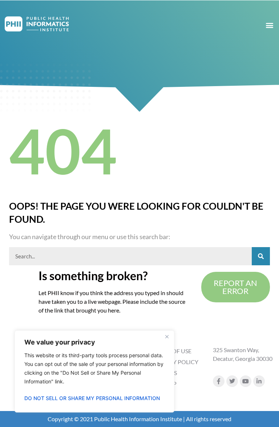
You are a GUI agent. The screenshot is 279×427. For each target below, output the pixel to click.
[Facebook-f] (219, 381)
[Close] (166, 336)
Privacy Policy (175, 361)
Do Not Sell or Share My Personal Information (92, 398)
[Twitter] (232, 381)
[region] (94, 371)
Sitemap (164, 383)
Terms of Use (171, 350)
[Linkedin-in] (259, 381)
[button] (269, 25)
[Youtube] (245, 381)
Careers (164, 372)
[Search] (261, 256)
